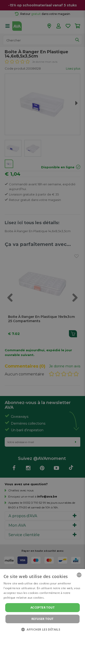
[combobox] (79, 575)
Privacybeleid (39, 636)
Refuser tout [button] (42, 619)
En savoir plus (54, 598)
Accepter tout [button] (42, 607)
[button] (42, 629)
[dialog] (42, 607)
